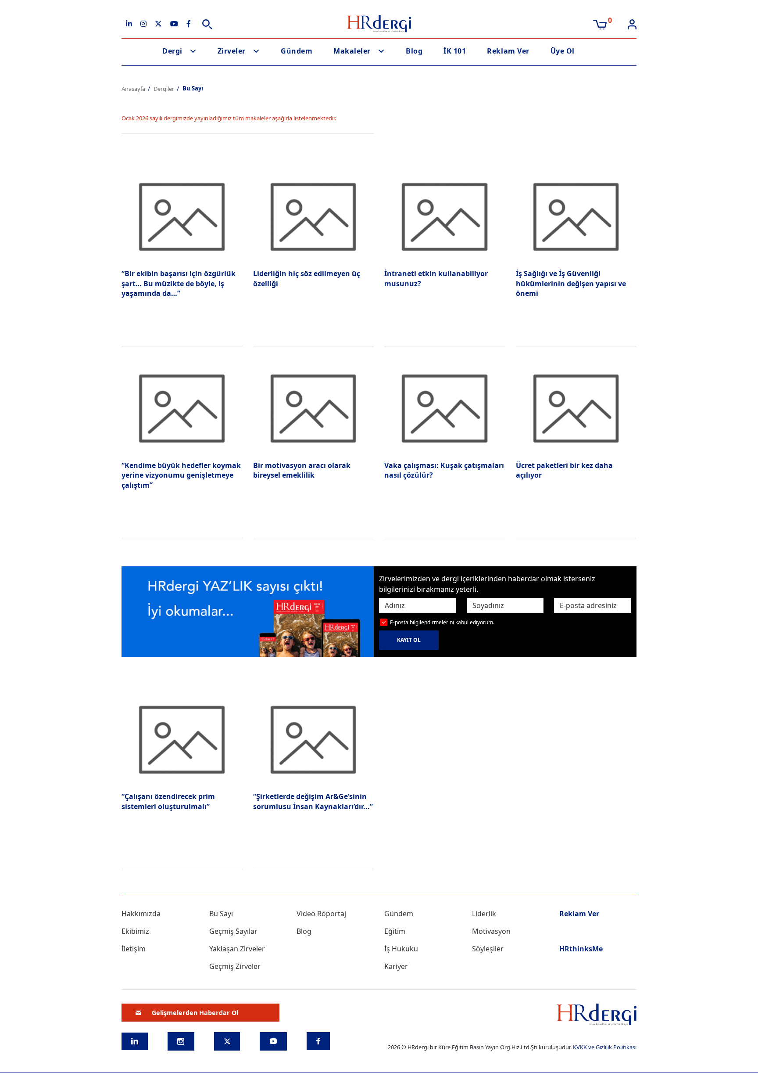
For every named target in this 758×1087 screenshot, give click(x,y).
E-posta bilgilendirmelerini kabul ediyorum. (442, 622)
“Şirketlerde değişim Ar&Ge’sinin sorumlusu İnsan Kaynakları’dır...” (313, 801)
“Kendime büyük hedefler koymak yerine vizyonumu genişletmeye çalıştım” (181, 475)
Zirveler (232, 51)
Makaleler (352, 51)
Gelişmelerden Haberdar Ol (195, 1012)
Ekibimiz (135, 931)
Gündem (296, 51)
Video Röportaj (321, 913)
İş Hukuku (401, 949)
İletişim (134, 949)
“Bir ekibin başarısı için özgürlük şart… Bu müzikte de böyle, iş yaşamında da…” (179, 283)
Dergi (172, 51)
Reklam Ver (508, 51)
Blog (414, 51)
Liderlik (484, 913)
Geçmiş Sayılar (233, 931)
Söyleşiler (488, 949)
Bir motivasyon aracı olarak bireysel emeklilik (301, 470)
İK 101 (454, 51)
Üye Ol (563, 51)
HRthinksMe (581, 949)
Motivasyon (491, 931)
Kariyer (396, 966)
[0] (600, 23)
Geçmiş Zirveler (235, 966)
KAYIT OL (409, 640)
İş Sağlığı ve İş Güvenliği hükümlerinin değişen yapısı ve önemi (571, 283)
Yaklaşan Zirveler (237, 949)
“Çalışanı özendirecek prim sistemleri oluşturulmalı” (168, 801)
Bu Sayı (221, 913)
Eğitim (394, 931)
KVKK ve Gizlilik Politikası (604, 1047)
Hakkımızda (141, 913)
